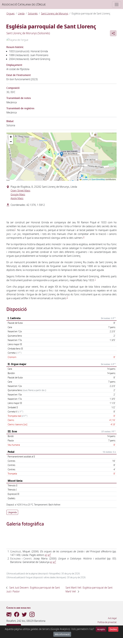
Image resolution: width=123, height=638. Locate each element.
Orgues (10, 13)
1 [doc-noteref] (15, 229)
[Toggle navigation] (116, 4)
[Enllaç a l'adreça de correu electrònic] (9, 615)
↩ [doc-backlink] (46, 555)
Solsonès (33, 13)
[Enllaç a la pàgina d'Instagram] (32, 615)
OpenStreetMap (98, 179)
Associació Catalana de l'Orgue (24, 4)
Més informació (62, 634)
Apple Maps (17, 198)
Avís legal (112, 618)
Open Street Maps (20, 190)
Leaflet (85, 179)
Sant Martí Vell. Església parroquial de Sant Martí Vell (89, 589)
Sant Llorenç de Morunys (54, 13)
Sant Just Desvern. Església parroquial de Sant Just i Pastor (33, 589)
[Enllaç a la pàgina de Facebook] (16, 615)
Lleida (21, 13)
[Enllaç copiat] (113, 33)
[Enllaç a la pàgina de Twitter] (24, 615)
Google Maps (18, 194)
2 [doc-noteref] (83, 237)
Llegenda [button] (12, 512)
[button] (61, 154)
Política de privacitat (107, 622)
